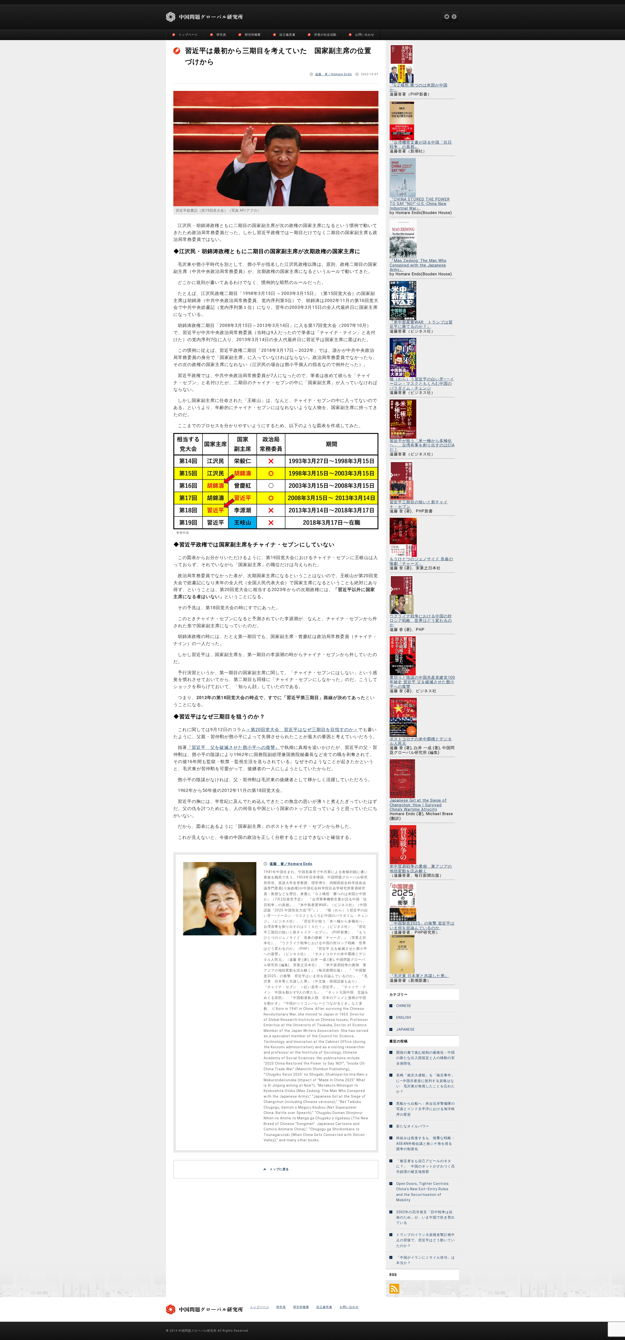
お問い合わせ (364, 34)
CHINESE (403, 1006)
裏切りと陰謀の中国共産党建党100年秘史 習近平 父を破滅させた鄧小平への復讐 (422, 682)
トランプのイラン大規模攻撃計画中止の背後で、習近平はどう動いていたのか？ (425, 1240)
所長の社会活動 (325, 34)
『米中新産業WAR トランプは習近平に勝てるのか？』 (421, 324)
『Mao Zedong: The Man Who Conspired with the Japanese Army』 (418, 265)
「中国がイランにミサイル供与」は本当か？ (425, 1260)
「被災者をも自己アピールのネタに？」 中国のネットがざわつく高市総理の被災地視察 (425, 1166)
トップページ (188, 34)
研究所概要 (253, 34)
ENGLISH (403, 1017)
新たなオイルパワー (412, 1126)
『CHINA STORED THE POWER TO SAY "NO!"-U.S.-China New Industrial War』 (420, 203)
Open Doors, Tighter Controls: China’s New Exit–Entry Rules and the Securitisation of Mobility (423, 1192)
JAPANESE (405, 1029)
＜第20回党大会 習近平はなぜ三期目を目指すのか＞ (302, 729)
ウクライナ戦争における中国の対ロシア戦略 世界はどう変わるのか (421, 620)
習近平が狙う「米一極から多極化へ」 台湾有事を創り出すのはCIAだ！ (422, 445)
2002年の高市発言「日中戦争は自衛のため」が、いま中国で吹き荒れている (425, 1217)
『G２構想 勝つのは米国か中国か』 (419, 87)
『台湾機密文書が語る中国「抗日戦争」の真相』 (421, 144)
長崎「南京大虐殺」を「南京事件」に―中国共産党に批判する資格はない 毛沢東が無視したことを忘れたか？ (425, 1083)
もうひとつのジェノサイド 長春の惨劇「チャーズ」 (421, 561)
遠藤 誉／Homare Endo (333, 74)
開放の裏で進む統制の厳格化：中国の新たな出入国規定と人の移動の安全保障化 (425, 1057)
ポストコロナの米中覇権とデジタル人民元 (421, 741)
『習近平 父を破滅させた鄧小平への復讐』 (233, 747)
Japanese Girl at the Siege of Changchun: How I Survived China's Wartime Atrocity (418, 805)
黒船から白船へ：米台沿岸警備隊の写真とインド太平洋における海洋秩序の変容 (425, 1109)
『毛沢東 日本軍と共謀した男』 (419, 975)
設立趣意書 (287, 34)
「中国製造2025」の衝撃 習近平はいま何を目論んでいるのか (422, 925)
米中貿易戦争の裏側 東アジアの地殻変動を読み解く (421, 868)
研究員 (221, 34)
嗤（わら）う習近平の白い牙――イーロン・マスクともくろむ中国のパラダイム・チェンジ (422, 383)
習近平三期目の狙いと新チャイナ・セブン (419, 504)
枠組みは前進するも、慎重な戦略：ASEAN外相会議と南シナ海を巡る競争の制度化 (425, 1143)
